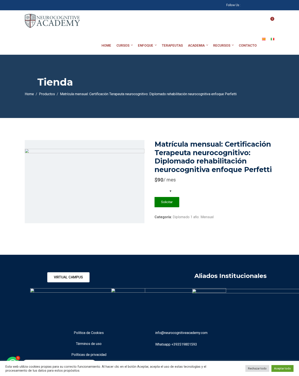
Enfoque (145, 45)
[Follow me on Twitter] (265, 5)
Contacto (248, 45)
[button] (68, 277)
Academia (196, 45)
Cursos (122, 45)
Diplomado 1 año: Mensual (193, 217)
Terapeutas (172, 45)
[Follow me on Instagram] (260, 5)
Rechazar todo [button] (257, 368)
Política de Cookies (89, 333)
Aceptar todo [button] (282, 368)
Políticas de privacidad (88, 355)
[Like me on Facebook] (244, 5)
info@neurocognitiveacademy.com (181, 333)
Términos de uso (89, 344)
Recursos (221, 45)
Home (106, 45)
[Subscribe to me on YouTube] (249, 5)
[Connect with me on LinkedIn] (254, 5)
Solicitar (167, 202)
